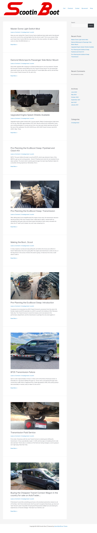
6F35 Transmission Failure (23, 372)
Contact (77, 8)
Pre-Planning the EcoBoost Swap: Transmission (33, 211)
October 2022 (75, 97)
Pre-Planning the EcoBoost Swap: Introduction (32, 302)
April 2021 (74, 102)
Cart (64, 8)
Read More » (14, 45)
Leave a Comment (15, 32)
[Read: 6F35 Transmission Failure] (35, 350)
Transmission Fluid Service (23, 432)
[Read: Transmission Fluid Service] (35, 415)
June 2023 (74, 92)
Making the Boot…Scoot (22, 242)
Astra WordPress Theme (60, 526)
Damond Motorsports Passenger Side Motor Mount (34, 60)
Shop (91, 8)
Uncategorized (25, 32)
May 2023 (74, 94)
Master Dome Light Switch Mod (25, 29)
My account (85, 8)
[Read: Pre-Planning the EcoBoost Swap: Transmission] (35, 194)
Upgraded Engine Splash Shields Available (30, 115)
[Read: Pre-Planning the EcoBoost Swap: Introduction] (35, 286)
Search (73, 22)
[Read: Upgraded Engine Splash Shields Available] (35, 101)
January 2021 (74, 105)
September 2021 (75, 99)
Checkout (70, 8)
